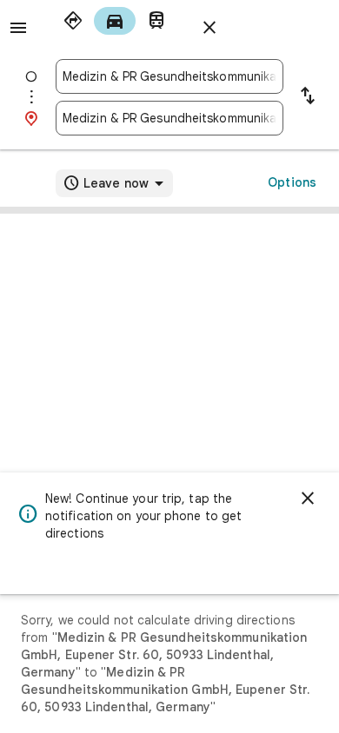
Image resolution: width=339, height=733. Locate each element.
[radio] (73, 20)
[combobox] (169, 76)
